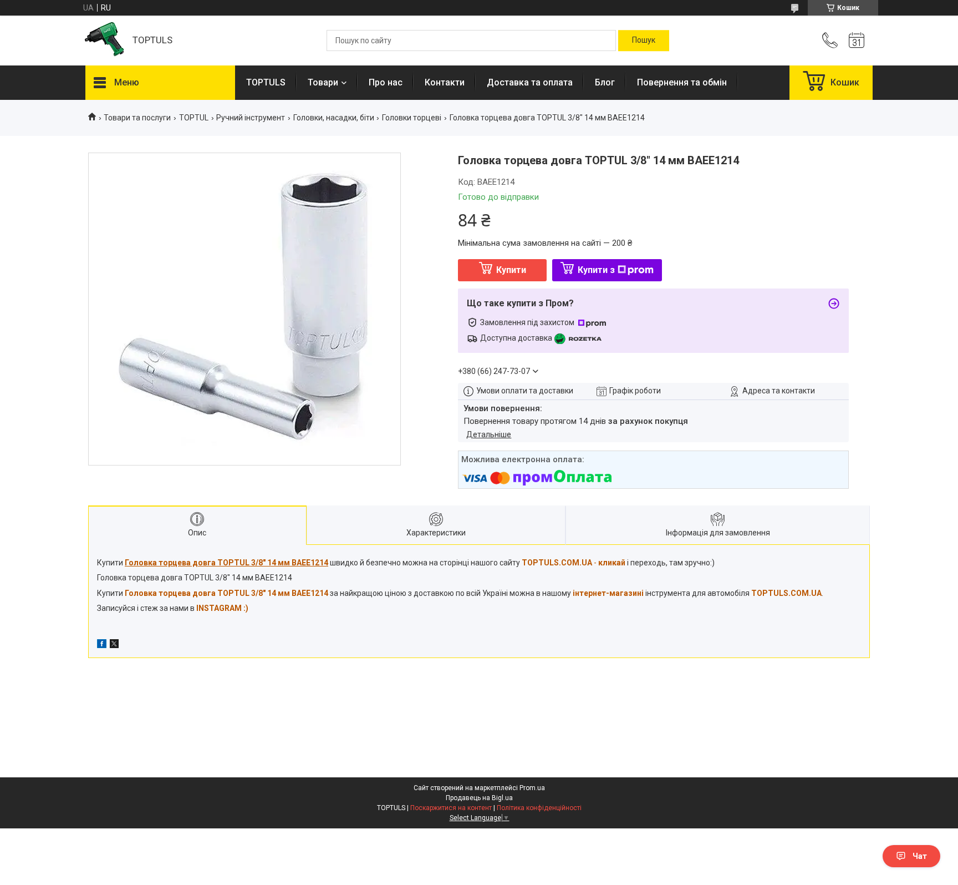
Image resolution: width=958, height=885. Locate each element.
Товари (323, 82)
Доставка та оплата (530, 82)
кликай (611, 562)
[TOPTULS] (103, 41)
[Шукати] (643, 40)
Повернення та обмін (682, 82)
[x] (114, 645)
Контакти (445, 82)
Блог (605, 82)
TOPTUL (193, 117)
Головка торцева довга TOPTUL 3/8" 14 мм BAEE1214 (226, 593)
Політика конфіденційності (539, 808)
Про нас (385, 82)
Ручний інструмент (250, 117)
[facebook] (101, 645)
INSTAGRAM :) (222, 608)
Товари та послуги (137, 117)
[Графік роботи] (856, 40)
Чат (920, 856)
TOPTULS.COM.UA (786, 593)
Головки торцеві (411, 117)
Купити (511, 270)
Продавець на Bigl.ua (479, 798)
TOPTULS (266, 82)
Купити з (596, 270)
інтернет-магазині (608, 593)
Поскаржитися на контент (451, 808)
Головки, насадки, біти (333, 117)
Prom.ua (532, 788)
